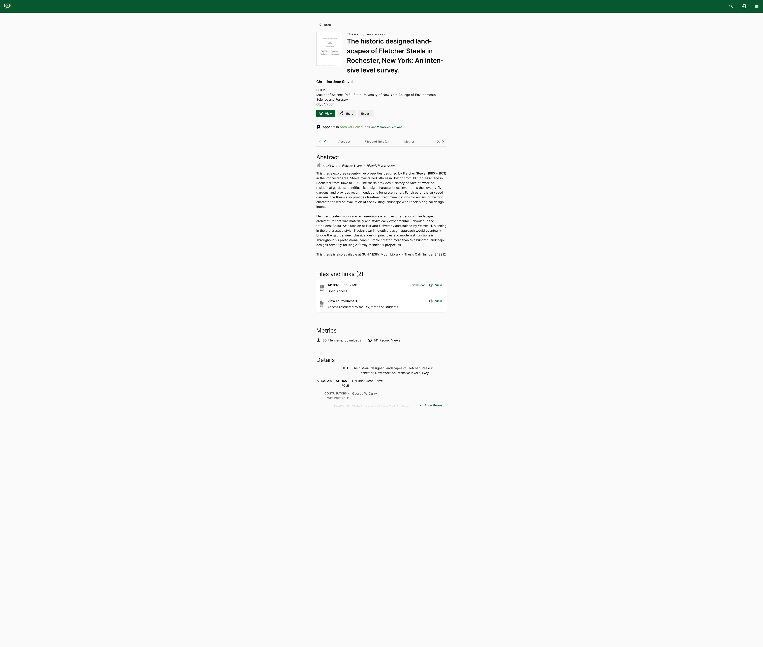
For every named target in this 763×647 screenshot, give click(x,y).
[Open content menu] (756, 6)
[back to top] (325, 141)
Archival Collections (355, 127)
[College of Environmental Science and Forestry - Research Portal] (7, 6)
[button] (418, 285)
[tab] (344, 141)
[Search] (731, 6)
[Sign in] (744, 6)
